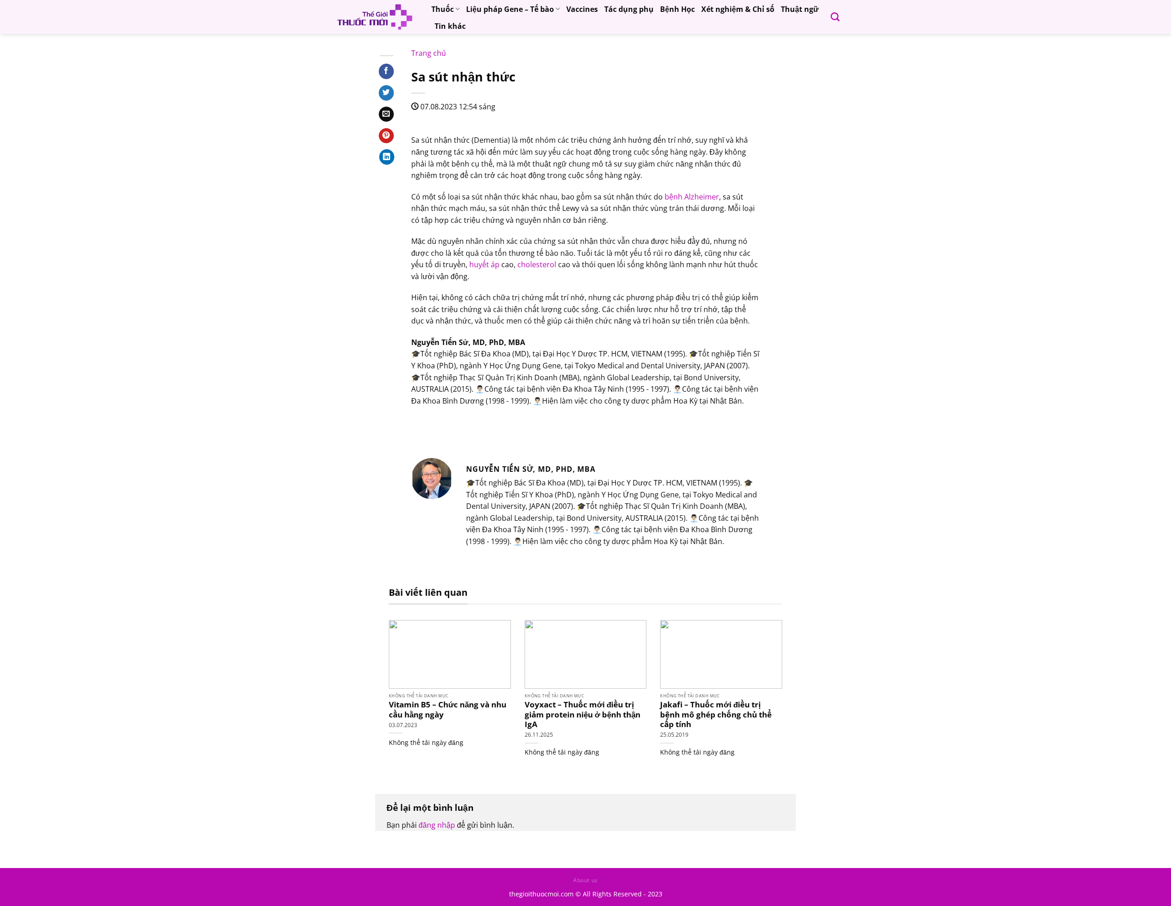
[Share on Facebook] (386, 71)
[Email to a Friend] (386, 114)
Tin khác (450, 26)
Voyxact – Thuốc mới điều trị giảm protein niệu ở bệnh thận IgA (582, 714)
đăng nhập (437, 825)
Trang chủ (428, 53)
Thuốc (442, 9)
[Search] (835, 17)
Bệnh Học (677, 9)
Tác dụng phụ (629, 9)
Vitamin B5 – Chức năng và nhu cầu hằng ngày (447, 709)
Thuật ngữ (800, 9)
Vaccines (582, 9)
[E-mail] (417, 426)
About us (585, 880)
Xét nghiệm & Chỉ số (737, 9)
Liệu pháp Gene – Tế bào (510, 9)
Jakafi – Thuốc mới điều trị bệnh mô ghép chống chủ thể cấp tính (716, 714)
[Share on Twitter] (386, 93)
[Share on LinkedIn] (386, 157)
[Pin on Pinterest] (386, 136)
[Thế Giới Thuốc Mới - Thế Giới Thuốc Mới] (375, 17)
